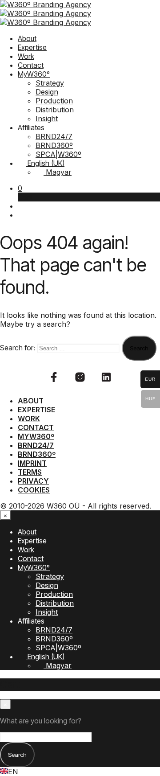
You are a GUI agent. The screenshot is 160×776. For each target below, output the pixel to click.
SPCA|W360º (58, 154)
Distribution (55, 109)
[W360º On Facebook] (53, 377)
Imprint (32, 463)
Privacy (33, 480)
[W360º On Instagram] (80, 377)
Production (54, 100)
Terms (30, 472)
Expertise (32, 47)
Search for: (17, 347)
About (27, 38)
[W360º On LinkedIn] (106, 377)
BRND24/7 (54, 136)
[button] (20, 188)
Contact (31, 65)
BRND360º (54, 145)
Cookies (34, 489)
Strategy (50, 82)
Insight (47, 118)
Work (26, 56)
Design (47, 91)
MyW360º (34, 74)
